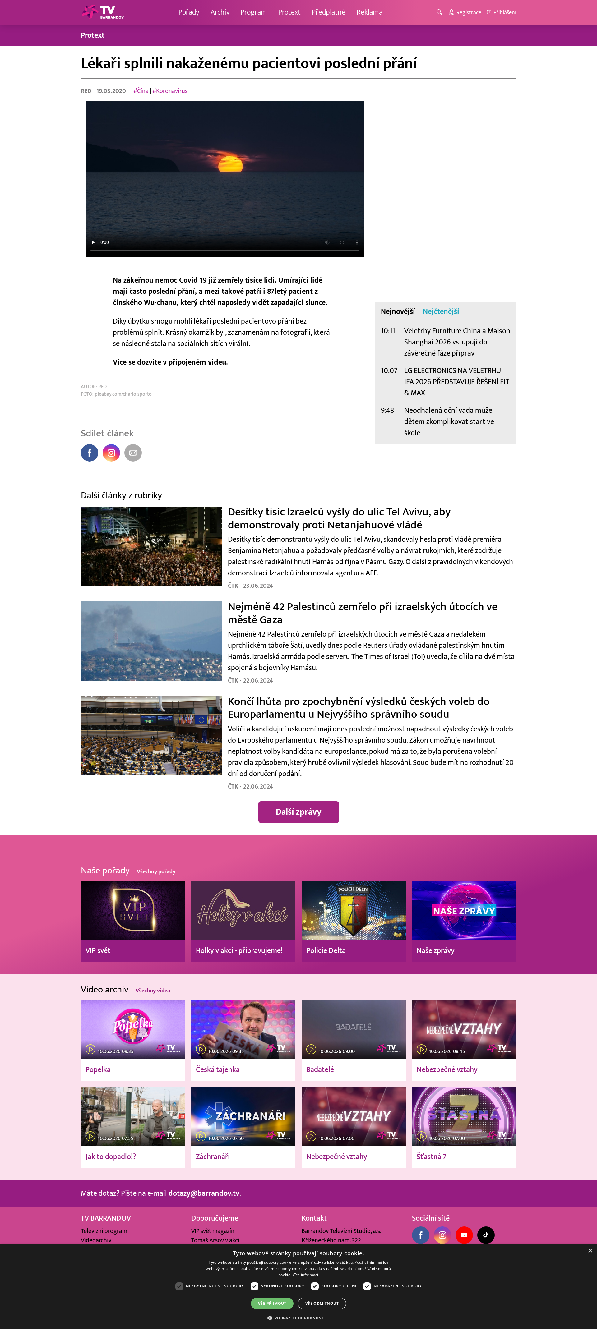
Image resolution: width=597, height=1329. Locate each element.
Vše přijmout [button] (272, 1303)
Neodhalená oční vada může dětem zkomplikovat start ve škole (449, 421)
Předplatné (328, 12)
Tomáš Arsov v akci (215, 1240)
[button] (298, 1318)
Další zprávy (299, 812)
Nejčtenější (441, 311)
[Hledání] (440, 12)
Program (254, 12)
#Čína (141, 91)
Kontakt (314, 1218)
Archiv (220, 12)
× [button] (590, 1251)
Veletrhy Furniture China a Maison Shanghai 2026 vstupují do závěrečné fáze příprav (457, 342)
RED (87, 91)
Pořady (188, 12)
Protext (289, 12)
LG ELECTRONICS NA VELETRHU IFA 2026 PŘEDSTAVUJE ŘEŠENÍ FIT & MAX (456, 382)
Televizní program (104, 1231)
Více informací (305, 1274)
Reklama (369, 12)
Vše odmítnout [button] (322, 1303)
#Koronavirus (169, 91)
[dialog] (298, 1286)
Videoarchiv (96, 1240)
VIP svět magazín (212, 1231)
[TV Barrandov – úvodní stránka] (102, 12)
